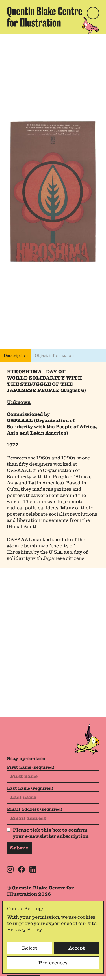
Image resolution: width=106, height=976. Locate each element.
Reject (29, 947)
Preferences (53, 962)
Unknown (19, 402)
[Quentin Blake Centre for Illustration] (44, 17)
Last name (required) (30, 788)
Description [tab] (15, 355)
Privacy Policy (24, 929)
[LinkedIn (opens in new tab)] (32, 869)
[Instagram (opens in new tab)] (10, 869)
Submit (19, 847)
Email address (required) (34, 809)
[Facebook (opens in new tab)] (21, 869)
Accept (76, 947)
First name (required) (30, 767)
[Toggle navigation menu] (93, 13)
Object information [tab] (54, 355)
